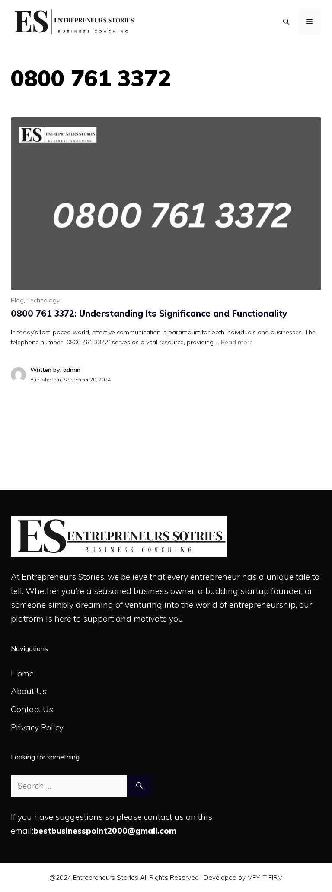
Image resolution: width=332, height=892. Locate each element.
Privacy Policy (37, 727)
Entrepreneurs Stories (63, 576)
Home (22, 673)
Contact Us (32, 709)
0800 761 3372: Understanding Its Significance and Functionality (149, 313)
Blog (17, 300)
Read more (237, 342)
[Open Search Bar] (286, 22)
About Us (29, 691)
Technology (43, 300)
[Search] (139, 786)
